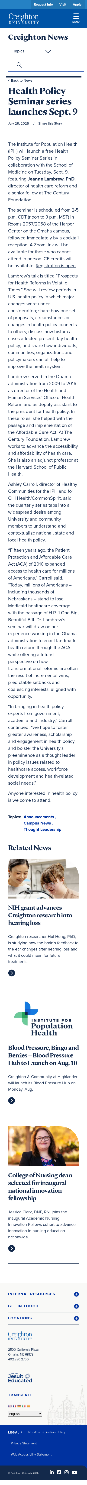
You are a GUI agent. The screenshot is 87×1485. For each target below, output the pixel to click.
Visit (62, 4)
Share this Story (50, 123)
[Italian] (24, 1407)
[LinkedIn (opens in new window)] (51, 1472)
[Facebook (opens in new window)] (59, 1472)
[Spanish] (29, 1407)
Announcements (39, 817)
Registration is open (56, 265)
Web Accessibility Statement (31, 1454)
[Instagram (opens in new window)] (66, 1472)
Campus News (37, 823)
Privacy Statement (24, 1443)
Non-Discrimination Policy (46, 1432)
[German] (19, 1407)
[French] (15, 1407)
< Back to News (20, 80)
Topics (19, 51)
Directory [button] (43, 142)
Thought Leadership (42, 829)
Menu (76, 22)
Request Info (43, 4)
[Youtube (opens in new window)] (74, 1472)
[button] (43, 1294)
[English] (10, 1407)
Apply (77, 4)
